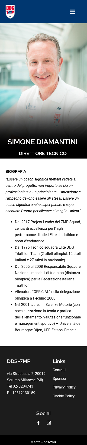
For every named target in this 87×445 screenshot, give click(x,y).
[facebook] (38, 423)
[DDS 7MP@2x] (10, 6)
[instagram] (49, 423)
